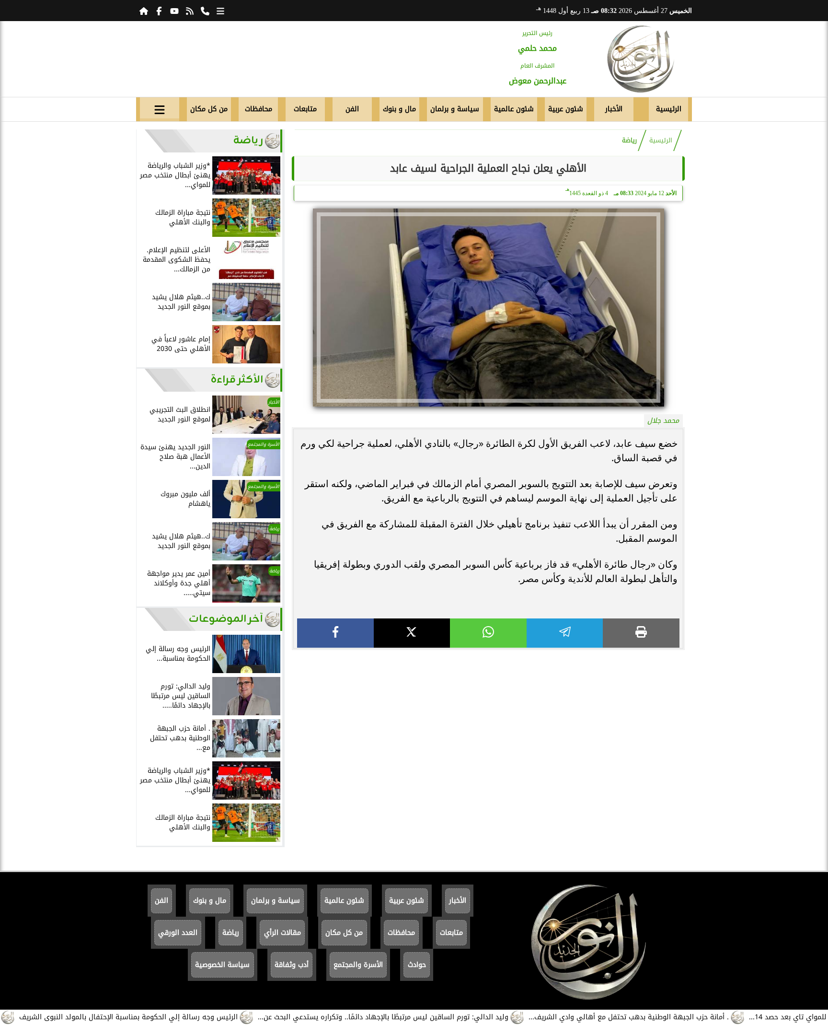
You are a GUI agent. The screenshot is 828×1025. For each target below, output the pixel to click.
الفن (352, 109)
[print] (641, 633)
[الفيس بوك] (159, 10)
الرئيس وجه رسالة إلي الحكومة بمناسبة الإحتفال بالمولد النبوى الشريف (163, 1017)
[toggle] (159, 107)
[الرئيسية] (143, 10)
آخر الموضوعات (226, 619)
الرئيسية (668, 109)
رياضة (629, 140)
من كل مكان (209, 109)
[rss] (189, 10)
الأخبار (613, 109)
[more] (220, 10)
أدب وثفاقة (292, 964)
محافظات (258, 109)
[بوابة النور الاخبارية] (640, 59)
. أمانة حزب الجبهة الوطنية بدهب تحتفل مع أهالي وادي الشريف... (663, 1017)
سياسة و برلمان (454, 109)
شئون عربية (565, 109)
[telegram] (565, 633)
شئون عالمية (514, 109)
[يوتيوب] (174, 10)
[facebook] (335, 633)
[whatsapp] (488, 633)
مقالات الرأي (282, 932)
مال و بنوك (399, 109)
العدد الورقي (177, 932)
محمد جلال (663, 420)
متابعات (305, 109)
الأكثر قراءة (237, 380)
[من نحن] (205, 10)
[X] (412, 633)
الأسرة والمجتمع (358, 964)
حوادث (417, 964)
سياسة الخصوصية (222, 964)
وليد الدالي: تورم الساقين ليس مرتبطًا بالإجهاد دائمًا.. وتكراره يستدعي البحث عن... (417, 1017)
